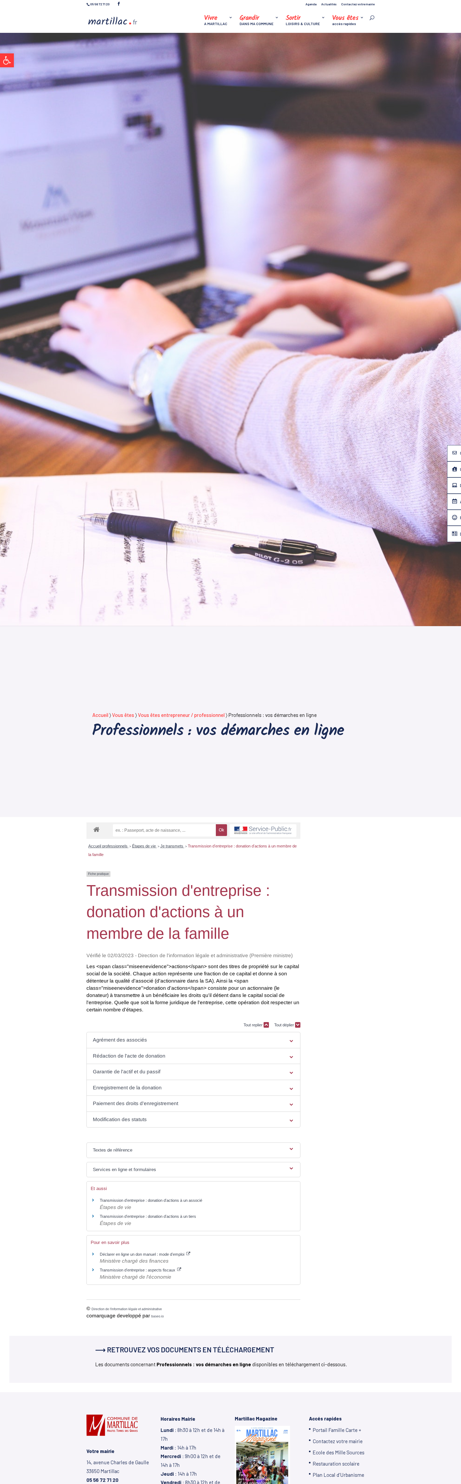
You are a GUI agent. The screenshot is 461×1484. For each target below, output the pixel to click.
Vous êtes (123, 715)
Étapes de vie (144, 846)
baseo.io (157, 1316)
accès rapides (345, 20)
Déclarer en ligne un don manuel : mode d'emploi (142, 1254)
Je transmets (172, 846)
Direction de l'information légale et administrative (127, 1309)
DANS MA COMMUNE (256, 20)
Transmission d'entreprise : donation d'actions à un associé (151, 1200)
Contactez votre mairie (358, 4)
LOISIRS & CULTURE (303, 20)
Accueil (100, 715)
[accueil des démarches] (96, 829)
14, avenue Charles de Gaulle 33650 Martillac (117, 1471)
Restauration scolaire (336, 1464)
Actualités (329, 4)
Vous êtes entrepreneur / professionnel (181, 715)
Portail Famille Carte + (337, 1430)
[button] (7, 60)
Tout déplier (284, 1025)
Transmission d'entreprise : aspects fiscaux (138, 1270)
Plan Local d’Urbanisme (338, 1475)
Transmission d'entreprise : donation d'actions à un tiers (148, 1216)
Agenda (311, 4)
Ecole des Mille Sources (338, 1452)
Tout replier (254, 1025)
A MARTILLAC (215, 20)
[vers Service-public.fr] (263, 830)
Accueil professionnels (108, 846)
